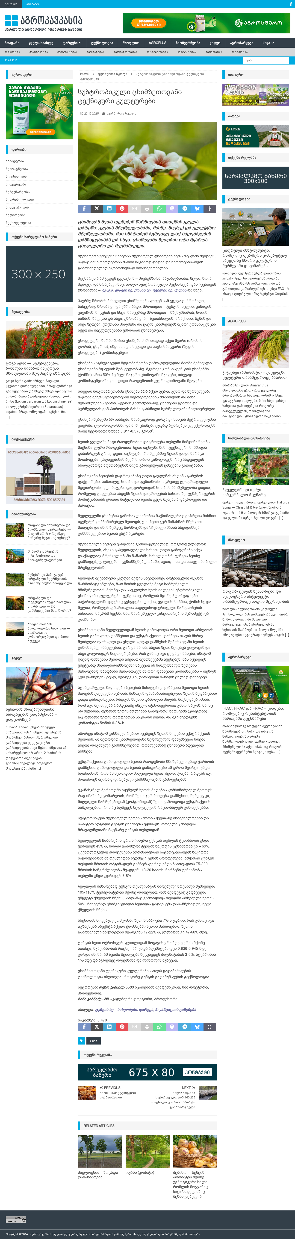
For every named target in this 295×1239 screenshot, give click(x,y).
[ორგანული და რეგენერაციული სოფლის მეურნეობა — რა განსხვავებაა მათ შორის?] (15, 603)
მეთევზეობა (214, 51)
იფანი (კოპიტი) (140, 1172)
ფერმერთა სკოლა (121, 113)
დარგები (70, 43)
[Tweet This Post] (97, 209)
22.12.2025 (91, 113)
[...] (8, 417)
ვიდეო (215, 43)
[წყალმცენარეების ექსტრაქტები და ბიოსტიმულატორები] (15, 556)
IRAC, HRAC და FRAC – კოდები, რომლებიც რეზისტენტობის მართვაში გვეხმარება (253, 713)
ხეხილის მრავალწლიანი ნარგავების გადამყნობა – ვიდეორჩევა (31, 714)
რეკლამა (11, 4)
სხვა (266, 43)
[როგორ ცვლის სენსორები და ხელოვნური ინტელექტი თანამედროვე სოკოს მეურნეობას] (255, 568)
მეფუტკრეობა (187, 51)
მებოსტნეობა (38, 51)
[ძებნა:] (266, 60)
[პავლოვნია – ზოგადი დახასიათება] (100, 1151)
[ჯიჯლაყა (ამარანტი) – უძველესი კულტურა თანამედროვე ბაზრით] (255, 349)
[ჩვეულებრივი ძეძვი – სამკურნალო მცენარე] (255, 466)
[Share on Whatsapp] (159, 209)
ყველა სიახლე (41, 43)
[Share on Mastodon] (172, 209)
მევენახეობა (95, 51)
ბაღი (93, 1040)
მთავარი (12, 43)
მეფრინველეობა (126, 51)
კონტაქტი (33, 4)
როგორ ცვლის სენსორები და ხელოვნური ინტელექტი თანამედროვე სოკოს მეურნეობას (255, 596)
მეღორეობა (240, 51)
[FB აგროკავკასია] (291, 4)
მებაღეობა (12, 51)
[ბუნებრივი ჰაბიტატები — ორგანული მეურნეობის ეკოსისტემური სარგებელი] (15, 579)
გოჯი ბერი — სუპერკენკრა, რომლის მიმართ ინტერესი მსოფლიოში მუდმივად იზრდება (38, 368)
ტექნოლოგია (102, 43)
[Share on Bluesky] (197, 209)
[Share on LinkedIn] (109, 209)
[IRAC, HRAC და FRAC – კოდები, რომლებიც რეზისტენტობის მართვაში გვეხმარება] (255, 685)
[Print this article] (147, 209)
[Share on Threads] (210, 209)
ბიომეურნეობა (188, 43)
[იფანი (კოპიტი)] (148, 1151)
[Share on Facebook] (84, 209)
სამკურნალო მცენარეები (249, 438)
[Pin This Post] (122, 209)
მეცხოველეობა (157, 51)
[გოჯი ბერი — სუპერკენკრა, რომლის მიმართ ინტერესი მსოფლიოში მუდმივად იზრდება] (39, 339)
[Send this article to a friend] (134, 209)
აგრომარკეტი (241, 43)
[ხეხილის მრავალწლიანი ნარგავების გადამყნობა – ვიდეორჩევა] (39, 686)
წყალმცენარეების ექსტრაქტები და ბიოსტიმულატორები (45, 556)
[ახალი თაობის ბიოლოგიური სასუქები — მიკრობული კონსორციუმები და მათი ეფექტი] (15, 629)
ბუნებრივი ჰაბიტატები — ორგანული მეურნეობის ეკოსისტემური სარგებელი (50, 579)
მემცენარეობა (67, 51)
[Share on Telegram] (184, 209)
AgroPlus (157, 43)
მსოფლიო (131, 43)
